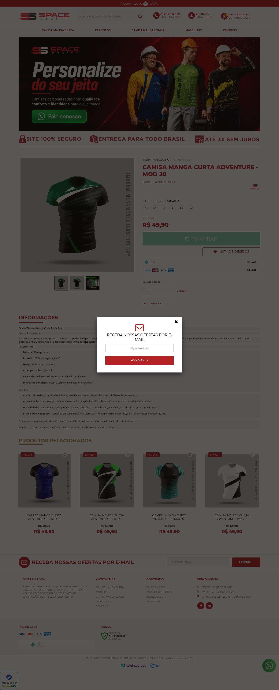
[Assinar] (139, 360)
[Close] (177, 322)
